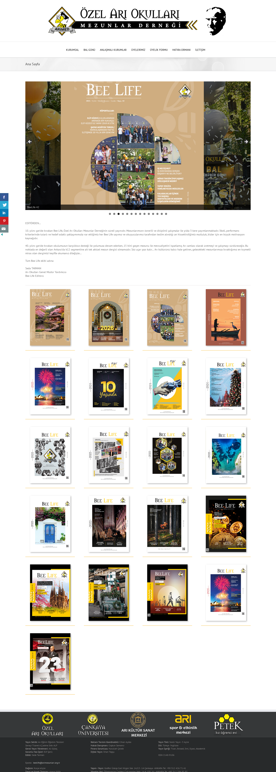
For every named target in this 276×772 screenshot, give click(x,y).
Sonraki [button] (30, 142)
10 (149, 214)
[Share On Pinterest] (4, 221)
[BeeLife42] (167, 290)
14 (166, 214)
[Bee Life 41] (226, 290)
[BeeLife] (167, 565)
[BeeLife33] (167, 428)
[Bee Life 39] (109, 359)
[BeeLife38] (167, 359)
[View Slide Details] (138, 145)
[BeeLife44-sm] (50, 290)
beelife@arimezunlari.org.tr (46, 762)
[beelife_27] (50, 565)
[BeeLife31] (50, 497)
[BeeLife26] (109, 565)
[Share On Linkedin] (4, 213)
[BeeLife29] (167, 497)
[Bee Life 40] (50, 359)
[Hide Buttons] (2, 234)
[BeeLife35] (109, 428)
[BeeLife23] (50, 634)
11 (153, 214)
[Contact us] (4, 229)
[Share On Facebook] (4, 197)
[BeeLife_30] (109, 497)
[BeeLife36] (50, 428)
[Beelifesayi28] (226, 497)
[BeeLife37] (226, 359)
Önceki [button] (246, 142)
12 (157, 214)
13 (162, 214)
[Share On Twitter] (4, 205)
